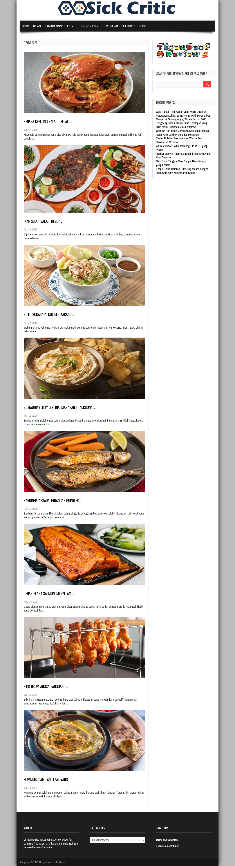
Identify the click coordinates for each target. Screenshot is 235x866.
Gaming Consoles (57, 26)
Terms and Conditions (167, 840)
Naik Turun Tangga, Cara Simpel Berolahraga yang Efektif (181, 163)
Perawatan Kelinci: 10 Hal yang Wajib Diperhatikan (183, 115)
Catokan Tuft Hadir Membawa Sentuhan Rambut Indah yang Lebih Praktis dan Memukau (182, 133)
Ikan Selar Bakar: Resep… (43, 221)
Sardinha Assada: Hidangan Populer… (52, 500)
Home (26, 26)
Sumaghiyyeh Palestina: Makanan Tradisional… (60, 407)
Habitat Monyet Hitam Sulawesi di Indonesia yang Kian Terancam (183, 156)
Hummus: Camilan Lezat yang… (47, 779)
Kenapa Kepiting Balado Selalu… (48, 121)
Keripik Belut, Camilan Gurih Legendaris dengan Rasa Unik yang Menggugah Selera (182, 171)
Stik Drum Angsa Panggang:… (46, 686)
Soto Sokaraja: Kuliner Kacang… (49, 314)
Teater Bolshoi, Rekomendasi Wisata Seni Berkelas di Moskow (179, 140)
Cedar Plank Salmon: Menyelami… (49, 593)
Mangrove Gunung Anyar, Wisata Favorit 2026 (181, 119)
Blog (142, 26)
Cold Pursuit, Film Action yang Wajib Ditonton (181, 112)
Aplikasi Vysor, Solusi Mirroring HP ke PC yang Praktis (182, 148)
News (37, 26)
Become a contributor (167, 846)
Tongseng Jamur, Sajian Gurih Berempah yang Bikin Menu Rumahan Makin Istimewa (181, 125)
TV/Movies (88, 26)
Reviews (112, 26)
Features (128, 26)
